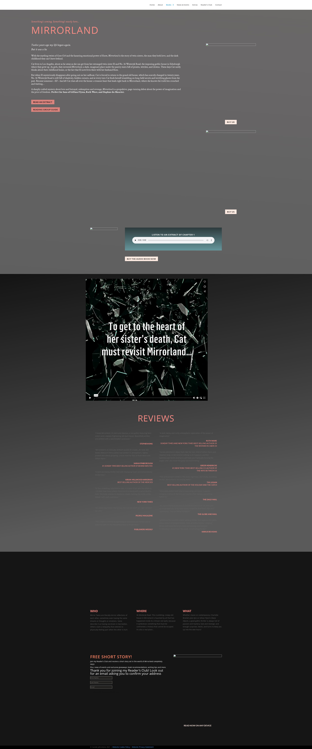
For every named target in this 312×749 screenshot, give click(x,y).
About (160, 5)
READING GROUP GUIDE (45, 109)
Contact (218, 5)
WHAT (187, 611)
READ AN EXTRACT (42, 102)
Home (152, 5)
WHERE (141, 611)
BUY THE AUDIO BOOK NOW (141, 259)
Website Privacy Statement (143, 747)
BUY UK (231, 122)
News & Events (183, 5)
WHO (94, 611)
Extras (195, 5)
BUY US (231, 212)
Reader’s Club (206, 5)
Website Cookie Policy (121, 747)
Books (168, 5)
